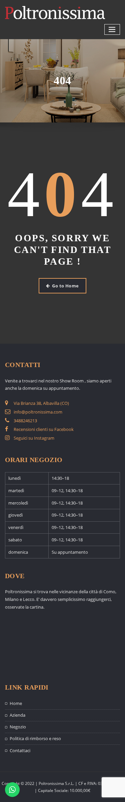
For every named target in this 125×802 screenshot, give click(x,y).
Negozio (18, 727)
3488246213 (25, 421)
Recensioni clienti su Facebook (44, 429)
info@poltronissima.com (38, 412)
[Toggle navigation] (112, 29)
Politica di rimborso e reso (35, 738)
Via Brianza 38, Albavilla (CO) (41, 403)
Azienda (17, 715)
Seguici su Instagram (34, 438)
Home (16, 703)
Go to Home (65, 286)
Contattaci (20, 750)
